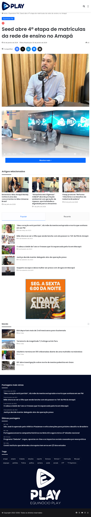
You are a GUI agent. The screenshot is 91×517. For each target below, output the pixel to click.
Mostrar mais (45, 160)
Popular (23, 216)
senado (55, 463)
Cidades (22, 459)
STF (62, 463)
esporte (39, 459)
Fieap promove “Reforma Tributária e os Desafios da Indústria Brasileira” (74, 196)
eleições (31, 459)
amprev (13, 459)
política (31, 463)
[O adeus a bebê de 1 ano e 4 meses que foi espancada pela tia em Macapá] (8, 249)
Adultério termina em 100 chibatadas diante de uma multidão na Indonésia (49, 352)
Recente (67, 216)
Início (5, 13)
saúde (48, 463)
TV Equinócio (72, 463)
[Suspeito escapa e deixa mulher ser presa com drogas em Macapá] (8, 271)
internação (67, 459)
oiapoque (6, 463)
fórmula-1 (57, 459)
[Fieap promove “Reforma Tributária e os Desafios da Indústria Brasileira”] (75, 184)
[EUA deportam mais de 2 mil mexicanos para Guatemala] (8, 333)
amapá (5, 459)
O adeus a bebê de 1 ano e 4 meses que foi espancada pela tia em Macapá (49, 246)
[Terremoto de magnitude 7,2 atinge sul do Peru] (8, 344)
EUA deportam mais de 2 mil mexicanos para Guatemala (41, 330)
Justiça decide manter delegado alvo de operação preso (42, 257)
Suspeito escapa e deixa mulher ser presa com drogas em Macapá (46, 268)
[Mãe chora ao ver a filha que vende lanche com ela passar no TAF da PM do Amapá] (8, 239)
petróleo (15, 463)
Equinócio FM (14, 13)
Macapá (77, 459)
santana (40, 463)
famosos (48, 459)
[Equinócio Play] (13, 6)
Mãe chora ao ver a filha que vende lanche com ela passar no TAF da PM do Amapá (52, 236)
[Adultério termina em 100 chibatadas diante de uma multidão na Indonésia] (8, 355)
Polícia (23, 463)
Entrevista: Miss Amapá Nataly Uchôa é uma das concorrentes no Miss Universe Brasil (15, 198)
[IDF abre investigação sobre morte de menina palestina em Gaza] (8, 365)
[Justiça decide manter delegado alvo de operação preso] (8, 260)
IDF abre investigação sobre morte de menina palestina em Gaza (45, 362)
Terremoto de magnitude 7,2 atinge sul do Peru (37, 341)
